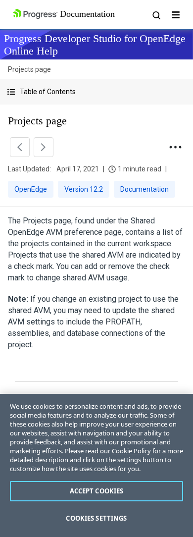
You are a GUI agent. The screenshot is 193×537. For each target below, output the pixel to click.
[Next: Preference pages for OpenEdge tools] (43, 147)
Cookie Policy (131, 450)
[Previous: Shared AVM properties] (20, 147)
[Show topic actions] (175, 147)
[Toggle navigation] (175, 14)
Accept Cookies (97, 490)
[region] (96, 465)
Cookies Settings (96, 518)
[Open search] (155, 14)
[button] (96, 92)
